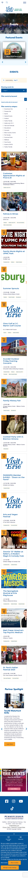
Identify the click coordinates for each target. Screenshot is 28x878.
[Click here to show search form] (7, 2)
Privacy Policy (7, 827)
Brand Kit (14, 827)
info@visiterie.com (14, 825)
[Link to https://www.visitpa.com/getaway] (14, 818)
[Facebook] (7, 801)
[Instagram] (14, 801)
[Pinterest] (17, 808)
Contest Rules (21, 827)
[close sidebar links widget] (14, 834)
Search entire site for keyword (9, 102)
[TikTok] (12, 808)
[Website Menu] (24, 3)
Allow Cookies (14, 862)
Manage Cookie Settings (9, 867)
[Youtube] (20, 801)
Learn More (10, 744)
